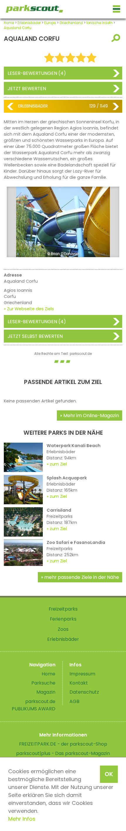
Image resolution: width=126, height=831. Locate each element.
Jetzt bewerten (27, 88)
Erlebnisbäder (29, 23)
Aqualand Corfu (17, 28)
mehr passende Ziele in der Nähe (81, 577)
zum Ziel (58, 464)
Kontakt (78, 683)
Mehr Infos (21, 818)
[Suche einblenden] (116, 38)
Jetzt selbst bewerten (35, 336)
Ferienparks (63, 619)
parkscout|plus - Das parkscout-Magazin (63, 753)
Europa (50, 23)
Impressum (82, 673)
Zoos (63, 629)
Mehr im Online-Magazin (91, 415)
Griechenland (71, 23)
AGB (74, 701)
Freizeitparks (63, 609)
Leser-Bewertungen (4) (37, 73)
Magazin (45, 692)
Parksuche (43, 683)
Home (9, 23)
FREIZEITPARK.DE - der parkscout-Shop (63, 744)
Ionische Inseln (99, 23)
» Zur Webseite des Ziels (29, 309)
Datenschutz (84, 692)
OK (109, 774)
